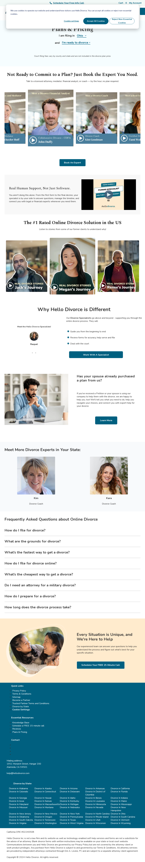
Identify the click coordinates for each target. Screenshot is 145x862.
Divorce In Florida (119, 791)
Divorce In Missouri (18, 807)
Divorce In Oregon (43, 816)
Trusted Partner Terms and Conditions (30, 703)
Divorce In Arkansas (95, 788)
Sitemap (16, 697)
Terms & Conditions (21, 693)
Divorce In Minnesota (95, 804)
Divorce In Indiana (119, 798)
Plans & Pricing (19, 732)
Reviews (16, 728)
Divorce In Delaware (70, 791)
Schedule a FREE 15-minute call (28, 725)
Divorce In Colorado (18, 791)
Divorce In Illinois (93, 798)
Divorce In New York (70, 813)
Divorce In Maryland (18, 804)
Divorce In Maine (119, 801)
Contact (15, 740)
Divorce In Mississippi (121, 804)
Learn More (106, 420)
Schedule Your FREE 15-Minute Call (100, 665)
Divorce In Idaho (67, 798)
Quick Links (17, 685)
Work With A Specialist (96, 354)
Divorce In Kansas (43, 801)
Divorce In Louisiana (95, 801)
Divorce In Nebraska (70, 807)
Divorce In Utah (92, 820)
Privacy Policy (19, 690)
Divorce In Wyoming (121, 823)
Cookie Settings (21, 709)
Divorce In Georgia (18, 798)
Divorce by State (20, 706)
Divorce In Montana (43, 807)
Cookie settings (71, 21)
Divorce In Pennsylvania (71, 816)
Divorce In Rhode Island (96, 816)
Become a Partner (21, 700)
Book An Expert (72, 162)
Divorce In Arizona (68, 788)
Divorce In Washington (45, 823)
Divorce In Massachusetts (47, 804)
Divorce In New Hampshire (118, 809)
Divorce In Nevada (94, 807)
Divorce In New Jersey (20, 813)
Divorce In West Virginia (71, 823)
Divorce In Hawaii (42, 798)
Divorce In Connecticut (45, 791)
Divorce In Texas (68, 820)
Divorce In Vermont (120, 820)
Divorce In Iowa (16, 801)
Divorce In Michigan (69, 804)
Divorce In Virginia (17, 823)
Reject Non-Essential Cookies (122, 21)
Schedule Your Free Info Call (68, 3)
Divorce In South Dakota (21, 820)
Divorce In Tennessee (45, 820)
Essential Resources (22, 717)
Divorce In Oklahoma (19, 816)
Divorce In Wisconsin (95, 823)
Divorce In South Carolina (123, 816)
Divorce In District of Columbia (95, 793)
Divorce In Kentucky (69, 801)
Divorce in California (120, 788)
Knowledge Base (20, 722)
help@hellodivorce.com (18, 773)
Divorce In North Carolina (97, 813)
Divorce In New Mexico (45, 813)
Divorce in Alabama (18, 788)
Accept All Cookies (96, 21)
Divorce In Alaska (43, 788)
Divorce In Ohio (118, 813)
